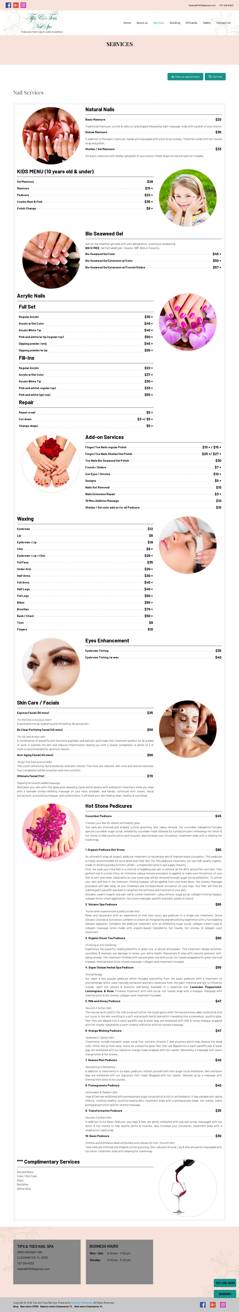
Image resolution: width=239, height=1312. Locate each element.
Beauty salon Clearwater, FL (56, 1306)
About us (142, 22)
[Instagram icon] (223, 1305)
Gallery (207, 22)
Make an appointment (187, 76)
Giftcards (191, 22)
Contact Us (224, 22)
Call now (217, 76)
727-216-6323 (226, 5)
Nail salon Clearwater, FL (88, 1306)
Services (158, 22)
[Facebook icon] (203, 1305)
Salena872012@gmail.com (202, 5)
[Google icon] (213, 1305)
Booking (175, 22)
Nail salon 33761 (29, 1306)
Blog (15, 1306)
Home (127, 22)
